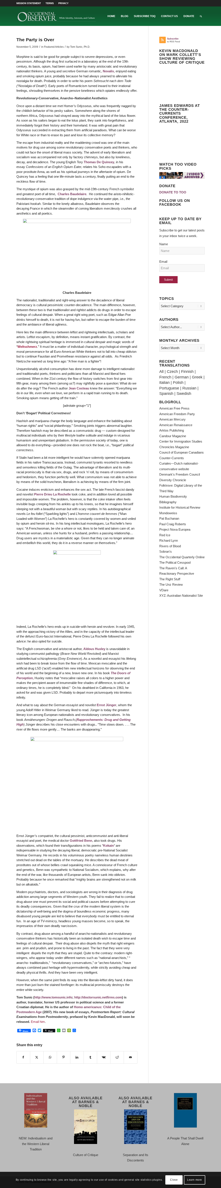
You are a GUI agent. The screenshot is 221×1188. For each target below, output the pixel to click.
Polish (178, 382)
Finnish (187, 371)
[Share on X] (36, 1057)
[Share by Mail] (130, 1057)
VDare (163, 590)
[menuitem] (29, 3)
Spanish (166, 393)
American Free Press (174, 408)
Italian (164, 382)
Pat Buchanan (169, 518)
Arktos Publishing (171, 430)
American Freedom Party (177, 414)
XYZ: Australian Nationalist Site (181, 595)
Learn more (194, 1179)
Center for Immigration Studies (180, 441)
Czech (172, 371)
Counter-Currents (171, 458)
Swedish (184, 393)
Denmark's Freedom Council (179, 474)
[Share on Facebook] (23, 1057)
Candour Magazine (172, 436)
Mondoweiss (168, 513)
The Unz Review (171, 584)
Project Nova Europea (174, 529)
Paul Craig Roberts (172, 524)
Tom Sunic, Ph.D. (80, 46)
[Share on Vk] (103, 1057)
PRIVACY (63, 3)
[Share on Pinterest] (63, 1057)
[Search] (201, 16)
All (161, 371)
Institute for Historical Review (179, 507)
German (182, 377)
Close (174, 1179)
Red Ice (164, 535)
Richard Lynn (168, 540)
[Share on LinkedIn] (77, 1057)
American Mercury (172, 419)
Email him (38, 1021)
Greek (197, 377)
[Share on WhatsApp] (50, 1057)
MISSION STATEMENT (28, 3)
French (165, 377)
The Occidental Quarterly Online (182, 557)
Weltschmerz (27, 346)
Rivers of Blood (170, 546)
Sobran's (165, 551)
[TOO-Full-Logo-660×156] (56, 16)
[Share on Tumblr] (90, 1057)
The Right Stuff (169, 579)
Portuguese (169, 388)
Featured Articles (54, 46)
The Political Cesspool (175, 562)
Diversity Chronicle (172, 480)
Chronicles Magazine (174, 447)
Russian (189, 388)
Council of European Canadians (181, 452)
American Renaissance (175, 425)
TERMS (50, 3)
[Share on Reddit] (117, 1057)
